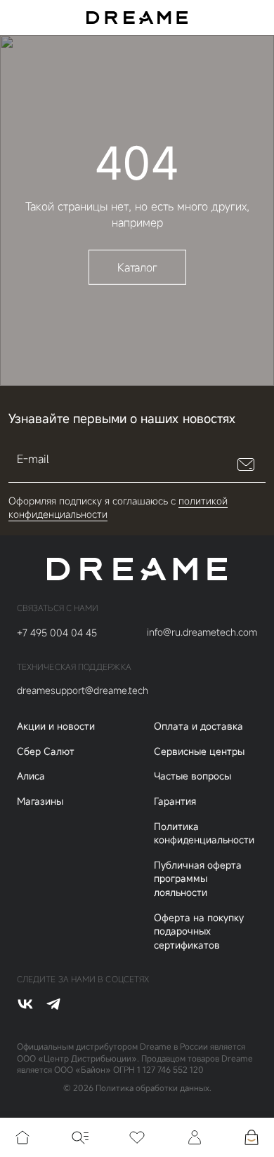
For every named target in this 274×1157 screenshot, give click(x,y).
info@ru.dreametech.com (202, 631)
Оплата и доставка (198, 726)
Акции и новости (56, 726)
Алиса (31, 775)
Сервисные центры (199, 751)
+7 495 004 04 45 (57, 632)
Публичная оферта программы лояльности (198, 878)
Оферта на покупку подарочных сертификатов (199, 931)
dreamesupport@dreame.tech (82, 690)
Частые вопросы (192, 775)
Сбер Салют (45, 751)
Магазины (40, 801)
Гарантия (175, 801)
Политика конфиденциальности (204, 833)
